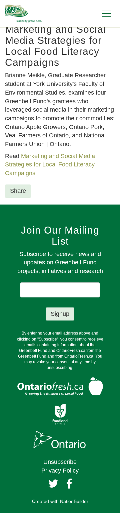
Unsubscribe (60, 462)
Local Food (56, 164)
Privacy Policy (60, 470)
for (37, 164)
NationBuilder (74, 501)
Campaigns (20, 173)
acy (90, 164)
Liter (78, 164)
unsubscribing (59, 367)
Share (18, 190)
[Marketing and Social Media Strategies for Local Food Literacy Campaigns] (33, 164)
